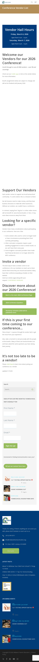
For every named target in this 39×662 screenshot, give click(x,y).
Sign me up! (10, 446)
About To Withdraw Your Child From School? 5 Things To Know (18, 567)
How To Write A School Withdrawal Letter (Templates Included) (18, 576)
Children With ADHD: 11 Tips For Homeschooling (17, 572)
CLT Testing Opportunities (21, 480)
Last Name (9, 420)
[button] (36, 2)
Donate (10, 551)
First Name (9, 408)
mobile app (14, 74)
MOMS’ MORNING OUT (18, 489)
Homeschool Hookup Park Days (22, 499)
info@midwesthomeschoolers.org (15, 540)
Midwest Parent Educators (22, 652)
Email (7, 432)
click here (10, 364)
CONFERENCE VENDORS (15, 280)
